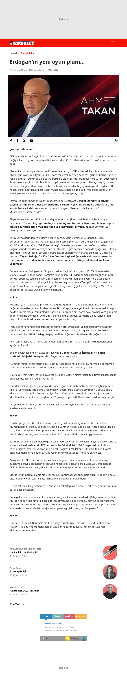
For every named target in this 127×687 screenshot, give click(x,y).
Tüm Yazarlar (17, 604)
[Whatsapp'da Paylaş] (24, 140)
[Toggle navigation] (113, 43)
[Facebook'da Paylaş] (18, 140)
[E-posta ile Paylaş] (31, 140)
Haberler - (15, 53)
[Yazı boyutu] (116, 140)
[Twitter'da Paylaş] (11, 140)
